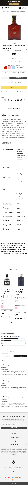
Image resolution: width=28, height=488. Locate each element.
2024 (18, 204)
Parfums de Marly (20, 288)
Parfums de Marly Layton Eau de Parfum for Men (20, 291)
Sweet (18, 149)
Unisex (8, 11)
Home (4, 11)
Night (18, 225)
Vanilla (18, 155)
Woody (23, 149)
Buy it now (14, 87)
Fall (22, 220)
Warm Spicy (19, 153)
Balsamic (19, 160)
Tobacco (19, 162)
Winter (18, 220)
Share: (2, 97)
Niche (18, 212)
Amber (23, 155)
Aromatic (19, 151)
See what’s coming (14, 4)
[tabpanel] (7, 297)
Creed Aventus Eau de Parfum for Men (7, 290)
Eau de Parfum (20, 216)
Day (21, 225)
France (18, 229)
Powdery (19, 158)
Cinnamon (19, 164)
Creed (2, 288)
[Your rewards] (19, 7)
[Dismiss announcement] (26, 3)
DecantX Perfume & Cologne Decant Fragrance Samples (6, 8)
